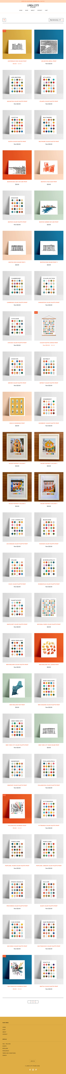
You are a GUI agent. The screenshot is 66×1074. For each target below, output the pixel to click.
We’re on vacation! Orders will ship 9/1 (33, 1)
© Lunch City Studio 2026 (32, 1065)
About (33, 10)
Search (5, 1055)
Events (5, 1046)
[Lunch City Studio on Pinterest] (36, 1070)
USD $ (32, 1061)
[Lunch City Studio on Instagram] (33, 1070)
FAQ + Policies (7, 1043)
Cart (46, 10)
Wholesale (6, 1050)
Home (20, 10)
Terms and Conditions (9, 1053)
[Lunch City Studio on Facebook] (30, 1070)
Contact (39, 10)
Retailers (5, 1048)
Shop (26, 10)
